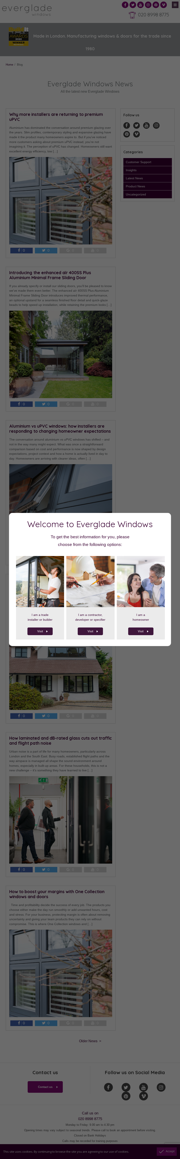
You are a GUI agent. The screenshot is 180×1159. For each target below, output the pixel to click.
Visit (40, 631)
